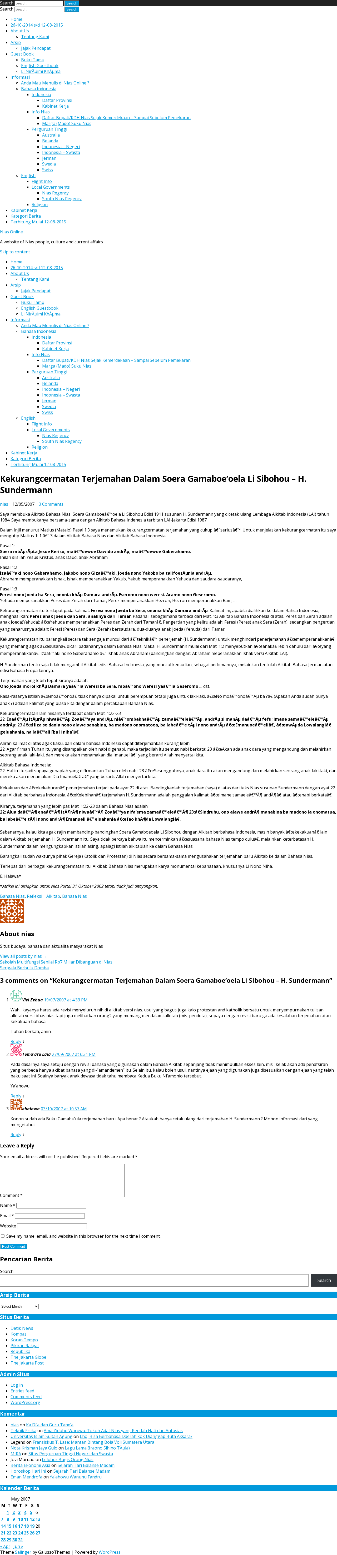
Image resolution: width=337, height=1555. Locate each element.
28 (3, 1540)
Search (6, 3)
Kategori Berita (26, 216)
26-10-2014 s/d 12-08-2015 (37, 25)
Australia (51, 135)
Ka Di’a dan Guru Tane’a (49, 1425)
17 (20, 1526)
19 (32, 1526)
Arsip (16, 42)
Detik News (22, 1328)
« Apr (5, 1546)
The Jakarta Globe (28, 1357)
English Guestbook (39, 65)
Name (7, 1205)
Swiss (47, 170)
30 (14, 1540)
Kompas (19, 1334)
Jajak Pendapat (36, 48)
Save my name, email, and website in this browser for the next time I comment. (83, 1236)
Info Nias (41, 112)
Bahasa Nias (12, 896)
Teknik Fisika (23, 1430)
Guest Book (22, 54)
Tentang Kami (35, 36)
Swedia (49, 164)
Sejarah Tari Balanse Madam (86, 1465)
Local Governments (51, 187)
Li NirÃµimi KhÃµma (41, 71)
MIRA (16, 1454)
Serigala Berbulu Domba (24, 968)
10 (20, 1519)
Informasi (20, 77)
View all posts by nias (23, 956)
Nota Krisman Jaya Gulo (34, 1448)
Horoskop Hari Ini (28, 1471)
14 (3, 1526)
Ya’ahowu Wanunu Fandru (76, 1477)
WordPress (110, 1552)
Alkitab (53, 896)
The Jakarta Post (27, 1363)
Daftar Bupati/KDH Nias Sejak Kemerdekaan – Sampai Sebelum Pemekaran (116, 118)
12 (32, 1519)
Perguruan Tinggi (49, 129)
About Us (20, 31)
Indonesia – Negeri (61, 146)
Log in (17, 1385)
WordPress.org (25, 1402)
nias (4, 504)
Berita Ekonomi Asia (30, 1465)
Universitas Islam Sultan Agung (41, 1436)
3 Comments (51, 504)
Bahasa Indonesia (38, 89)
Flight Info (42, 181)
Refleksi (34, 896)
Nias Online (11, 232)
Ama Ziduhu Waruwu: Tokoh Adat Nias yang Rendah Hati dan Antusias (113, 1430)
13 (38, 1519)
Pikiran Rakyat (25, 1345)
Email (7, 1215)
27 (38, 1533)
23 (14, 1533)
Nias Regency (55, 193)
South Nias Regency (62, 199)
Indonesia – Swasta (61, 152)
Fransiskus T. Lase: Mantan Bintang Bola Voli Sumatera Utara (93, 1442)
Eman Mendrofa (26, 1477)
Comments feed (26, 1396)
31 (20, 1540)
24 (20, 1533)
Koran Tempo (24, 1340)
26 (32, 1533)
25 (26, 1533)
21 (3, 1533)
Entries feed (22, 1391)
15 (9, 1526)
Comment (11, 1195)
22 (9, 1533)
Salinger (23, 1552)
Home (16, 19)
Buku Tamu (32, 60)
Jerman (49, 158)
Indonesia (41, 94)
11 (26, 1519)
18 (26, 1526)
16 (14, 1526)
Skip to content (15, 252)
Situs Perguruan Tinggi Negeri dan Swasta (70, 1454)
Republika (20, 1351)
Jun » (18, 1546)
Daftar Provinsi (57, 100)
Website (8, 1226)
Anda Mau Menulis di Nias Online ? (55, 83)
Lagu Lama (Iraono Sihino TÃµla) (97, 1448)
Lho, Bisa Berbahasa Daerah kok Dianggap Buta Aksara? (136, 1436)
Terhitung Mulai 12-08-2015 (38, 222)
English (28, 175)
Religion (40, 204)
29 (9, 1540)
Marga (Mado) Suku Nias (66, 123)
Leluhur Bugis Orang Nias (67, 1459)
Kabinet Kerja (55, 106)
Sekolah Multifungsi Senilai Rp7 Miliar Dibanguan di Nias (56, 962)
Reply (16, 1041)
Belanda (50, 141)
